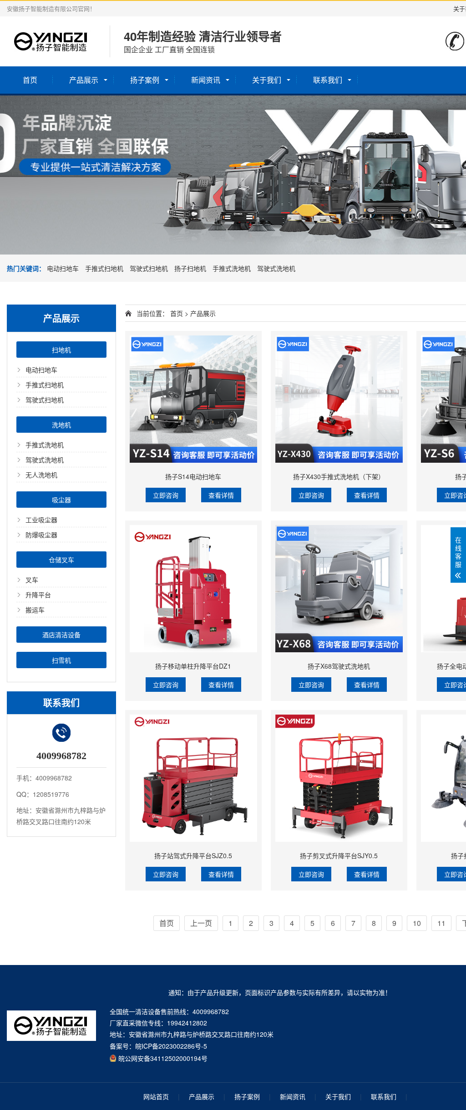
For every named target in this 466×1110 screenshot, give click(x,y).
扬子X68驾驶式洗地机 (339, 665)
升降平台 (38, 594)
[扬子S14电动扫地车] (193, 399)
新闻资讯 (205, 80)
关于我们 (266, 80)
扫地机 (61, 349)
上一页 (201, 923)
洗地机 (61, 424)
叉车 (31, 579)
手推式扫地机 (104, 268)
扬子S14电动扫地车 (193, 476)
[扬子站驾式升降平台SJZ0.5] (193, 778)
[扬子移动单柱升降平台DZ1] (193, 588)
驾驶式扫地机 (149, 268)
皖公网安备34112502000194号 (163, 1057)
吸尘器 (61, 499)
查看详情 (221, 495)
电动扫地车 (63, 268)
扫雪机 (61, 660)
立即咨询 (165, 495)
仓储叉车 (61, 559)
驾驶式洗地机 (276, 268)
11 (441, 923)
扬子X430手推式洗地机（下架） (339, 476)
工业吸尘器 (41, 519)
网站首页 (156, 1096)
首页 (30, 80)
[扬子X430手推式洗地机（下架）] (339, 399)
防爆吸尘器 (41, 534)
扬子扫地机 (190, 268)
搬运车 (35, 609)
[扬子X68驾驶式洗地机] (339, 588)
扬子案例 (144, 80)
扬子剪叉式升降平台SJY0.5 (339, 855)
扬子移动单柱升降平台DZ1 (193, 665)
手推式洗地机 (232, 268)
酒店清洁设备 (61, 634)
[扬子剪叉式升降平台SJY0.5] (339, 778)
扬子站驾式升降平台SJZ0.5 (193, 855)
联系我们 (327, 80)
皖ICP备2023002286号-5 (171, 1045)
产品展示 (83, 80)
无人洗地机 (41, 474)
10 (417, 923)
